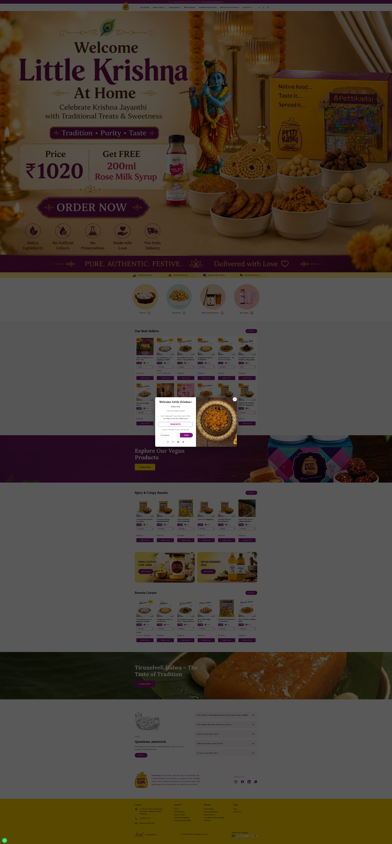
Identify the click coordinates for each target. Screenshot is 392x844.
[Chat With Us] (4, 840)
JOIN (186, 435)
